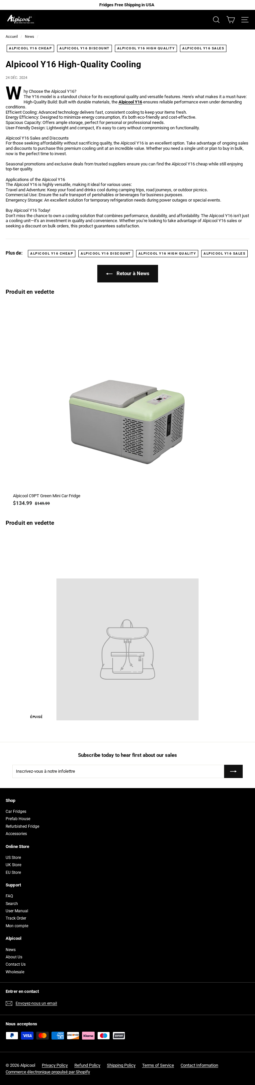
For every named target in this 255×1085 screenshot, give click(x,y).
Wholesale (15, 972)
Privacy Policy (55, 1065)
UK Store (13, 865)
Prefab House (18, 818)
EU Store (13, 872)
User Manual (17, 911)
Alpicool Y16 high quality (146, 48)
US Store (13, 857)
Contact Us (16, 964)
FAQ (9, 896)
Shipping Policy (121, 1065)
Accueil (12, 36)
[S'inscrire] (233, 771)
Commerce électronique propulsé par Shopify (48, 1071)
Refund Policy (87, 1065)
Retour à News (132, 273)
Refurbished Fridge (22, 826)
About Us (14, 957)
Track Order (16, 918)
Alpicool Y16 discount (84, 48)
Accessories (16, 833)
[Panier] (230, 20)
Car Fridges (16, 811)
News (29, 36)
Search (12, 903)
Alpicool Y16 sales (203, 48)
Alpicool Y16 (130, 101)
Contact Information (199, 1065)
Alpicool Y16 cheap (30, 48)
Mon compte (17, 926)
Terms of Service (158, 1065)
